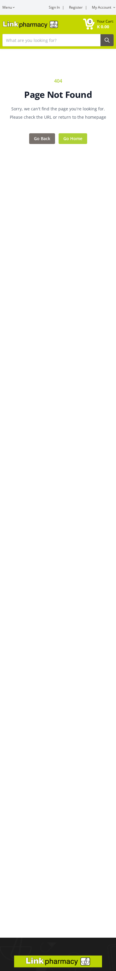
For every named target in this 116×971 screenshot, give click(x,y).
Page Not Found (58, 94)
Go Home (72, 138)
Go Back (42, 138)
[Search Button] (107, 40)
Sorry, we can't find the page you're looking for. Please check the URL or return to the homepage (58, 113)
